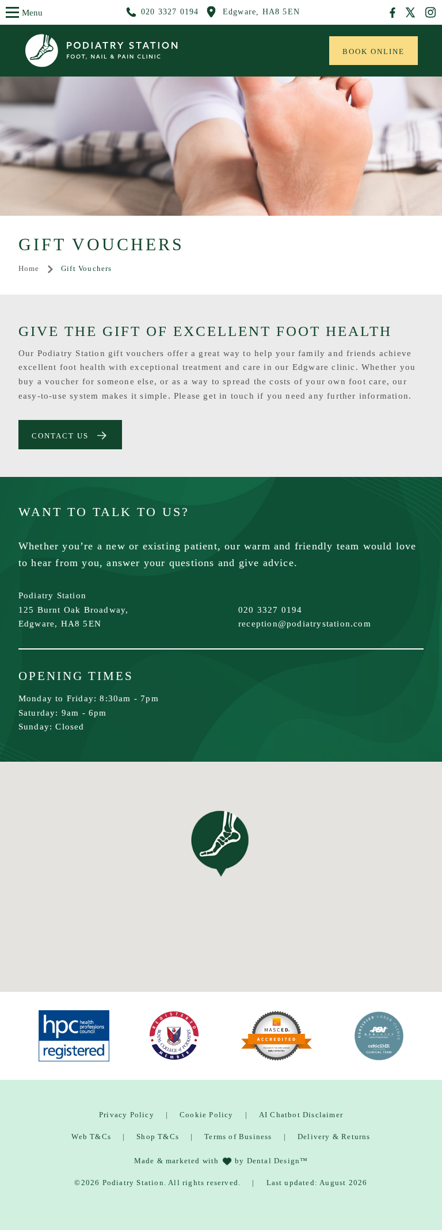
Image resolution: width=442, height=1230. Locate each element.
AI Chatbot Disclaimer (301, 1114)
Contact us (60, 435)
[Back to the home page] (139, 50)
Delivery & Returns (334, 1136)
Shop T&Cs (157, 1136)
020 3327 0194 (270, 609)
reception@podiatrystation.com (304, 623)
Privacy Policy (126, 1114)
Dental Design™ (277, 1160)
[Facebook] (393, 12)
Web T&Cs (91, 1136)
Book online (373, 51)
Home (29, 268)
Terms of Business (238, 1136)
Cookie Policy (207, 1114)
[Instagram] (430, 12)
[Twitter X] (410, 12)
